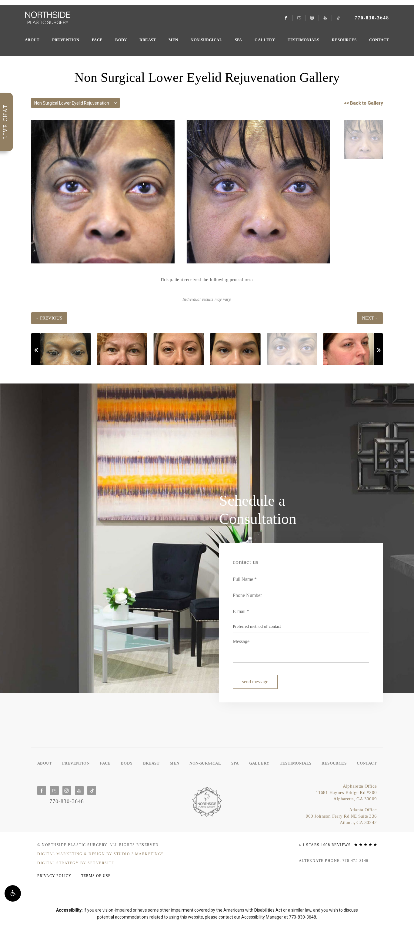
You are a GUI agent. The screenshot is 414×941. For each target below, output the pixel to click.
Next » (370, 318)
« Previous (49, 318)
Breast (147, 40)
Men (173, 40)
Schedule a (257, 509)
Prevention (65, 40)
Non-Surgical (206, 40)
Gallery (265, 40)
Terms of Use (96, 876)
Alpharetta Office (346, 792)
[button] (13, 893)
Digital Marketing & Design (100, 854)
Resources (344, 40)
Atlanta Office (341, 816)
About (32, 40)
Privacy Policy (54, 876)
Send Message (255, 681)
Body (121, 40)
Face (97, 40)
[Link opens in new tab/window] (286, 18)
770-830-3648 (302, 917)
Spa (238, 40)
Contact (379, 40)
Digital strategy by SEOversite (75, 863)
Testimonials (303, 40)
